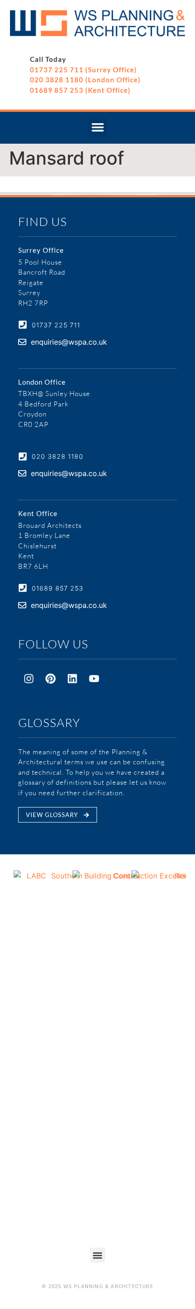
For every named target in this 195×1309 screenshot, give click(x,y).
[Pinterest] (50, 678)
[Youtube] (93, 678)
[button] (97, 127)
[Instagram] (28, 678)
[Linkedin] (72, 678)
